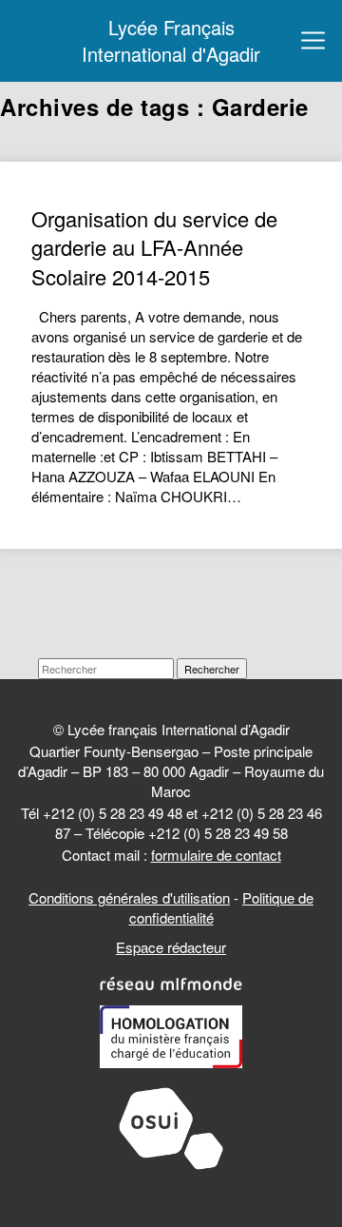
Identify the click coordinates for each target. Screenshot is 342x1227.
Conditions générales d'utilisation (129, 897)
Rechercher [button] (211, 668)
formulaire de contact (216, 855)
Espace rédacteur (171, 947)
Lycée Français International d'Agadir (171, 41)
